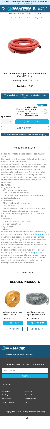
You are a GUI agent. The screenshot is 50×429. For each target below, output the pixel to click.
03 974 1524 (37, 14)
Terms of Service (8, 402)
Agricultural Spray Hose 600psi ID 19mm (12, 313)
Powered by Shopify (37, 411)
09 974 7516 (20, 14)
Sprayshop (19, 9)
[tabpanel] (12, 312)
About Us (28, 391)
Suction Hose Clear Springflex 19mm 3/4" (36, 313)
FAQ (26, 402)
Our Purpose (6, 395)
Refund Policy (7, 398)
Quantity (6, 116)
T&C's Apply (27, 3)
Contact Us (6, 391)
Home (7, 18)
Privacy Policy (30, 395)
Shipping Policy (30, 398)
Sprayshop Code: (19, 80)
